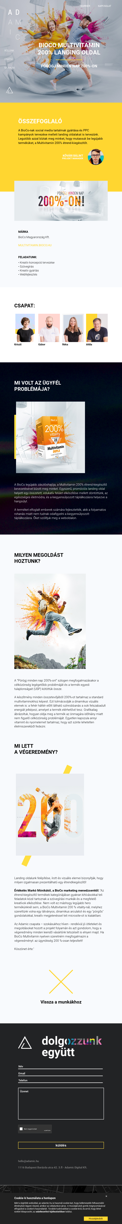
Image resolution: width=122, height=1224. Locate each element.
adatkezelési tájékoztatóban (50, 1211)
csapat (9, 59)
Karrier (85, 6)
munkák (9, 67)
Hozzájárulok (96, 1218)
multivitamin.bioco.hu (35, 245)
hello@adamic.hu (28, 1161)
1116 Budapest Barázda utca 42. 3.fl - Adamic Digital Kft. (52, 1167)
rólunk (9, 50)
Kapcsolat (104, 6)
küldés (61, 1145)
